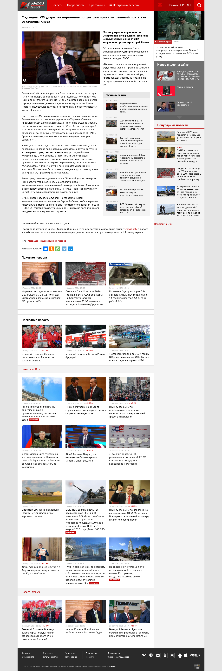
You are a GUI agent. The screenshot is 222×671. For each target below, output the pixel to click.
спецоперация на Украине (52, 240)
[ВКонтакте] (45, 248)
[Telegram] (64, 248)
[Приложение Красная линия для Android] (180, 655)
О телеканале (28, 657)
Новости (57, 5)
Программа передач (126, 5)
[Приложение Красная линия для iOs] (186, 655)
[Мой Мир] (70, 248)
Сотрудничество (50, 657)
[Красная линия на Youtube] (165, 655)
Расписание (70, 653)
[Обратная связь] (160, 5)
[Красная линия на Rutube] (172, 655)
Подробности (76, 5)
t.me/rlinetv (130, 229)
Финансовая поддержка (118, 657)
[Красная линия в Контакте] (144, 655)
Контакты (26, 653)
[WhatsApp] (57, 248)
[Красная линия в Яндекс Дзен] (158, 655)
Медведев (33, 240)
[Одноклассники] (51, 248)
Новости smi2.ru (31, 369)
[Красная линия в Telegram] (151, 655)
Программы (97, 5)
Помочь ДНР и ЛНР (180, 5)
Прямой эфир (71, 657)
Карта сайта (111, 666)
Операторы (48, 653)
